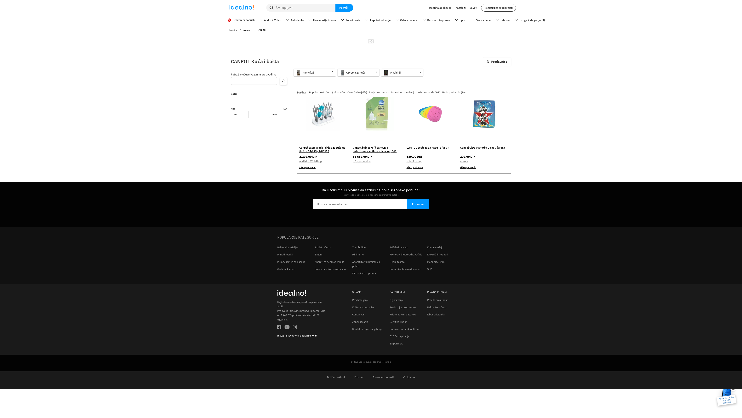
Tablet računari (323, 247)
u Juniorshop (414, 161)
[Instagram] (295, 328)
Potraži (343, 7)
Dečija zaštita (397, 262)
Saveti (473, 7)
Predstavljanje (360, 300)
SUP (429, 269)
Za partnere (396, 343)
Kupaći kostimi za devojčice (405, 269)
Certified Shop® (398, 322)
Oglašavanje (397, 300)
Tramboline (359, 247)
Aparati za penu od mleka (329, 262)
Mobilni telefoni (436, 262)
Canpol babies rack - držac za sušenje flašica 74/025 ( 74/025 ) (322, 149)
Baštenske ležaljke (287, 247)
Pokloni (358, 377)
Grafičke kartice (286, 269)
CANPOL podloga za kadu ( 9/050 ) (428, 147)
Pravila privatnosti (437, 300)
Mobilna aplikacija (440, 7)
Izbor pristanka (436, 314)
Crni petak (409, 377)
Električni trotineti (437, 254)
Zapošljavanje (360, 322)
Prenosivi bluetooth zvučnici (406, 254)
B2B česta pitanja (399, 336)
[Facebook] (279, 328)
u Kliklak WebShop (310, 161)
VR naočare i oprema (364, 273)
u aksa (464, 161)
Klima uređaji (434, 247)
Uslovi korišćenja (437, 307)
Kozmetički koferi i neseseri (330, 269)
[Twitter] (287, 328)
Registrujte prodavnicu (498, 7)
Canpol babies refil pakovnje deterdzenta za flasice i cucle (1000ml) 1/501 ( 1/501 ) (377, 151)
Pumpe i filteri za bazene (291, 262)
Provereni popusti (383, 377)
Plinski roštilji (285, 254)
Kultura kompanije (363, 307)
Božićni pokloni (336, 377)
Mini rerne (358, 254)
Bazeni (318, 254)
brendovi (248, 30)
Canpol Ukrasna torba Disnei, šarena (482, 147)
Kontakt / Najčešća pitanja (367, 329)
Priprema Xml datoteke (403, 314)
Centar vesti (359, 314)
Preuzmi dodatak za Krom (405, 329)
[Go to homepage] (241, 8)
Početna (233, 30)
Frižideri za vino (399, 247)
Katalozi (460, 7)
